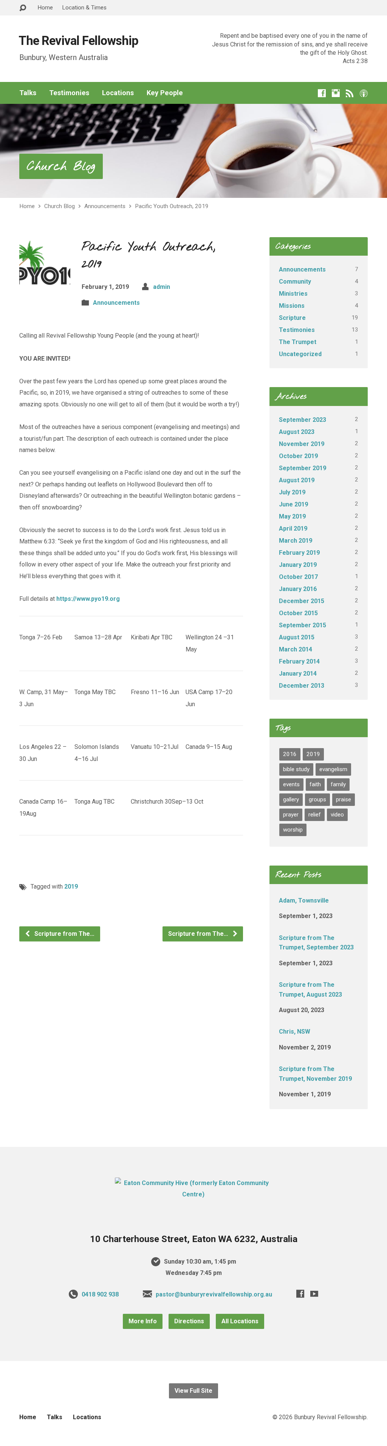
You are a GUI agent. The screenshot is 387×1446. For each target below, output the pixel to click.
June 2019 (293, 504)
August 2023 (296, 431)
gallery (291, 799)
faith (315, 784)
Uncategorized (300, 354)
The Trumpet (297, 342)
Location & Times (84, 7)
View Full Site (193, 1390)
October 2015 (298, 613)
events (291, 784)
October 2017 (298, 576)
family (338, 784)
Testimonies (69, 93)
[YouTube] (314, 1294)
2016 (290, 754)
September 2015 (302, 625)
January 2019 (298, 564)
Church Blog (61, 167)
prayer (291, 814)
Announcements (104, 206)
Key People (165, 93)
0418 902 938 (100, 1294)
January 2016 (298, 589)
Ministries (293, 293)
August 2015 (296, 637)
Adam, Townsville (304, 900)
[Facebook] (322, 93)
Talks (27, 93)
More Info (142, 1321)
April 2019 (293, 528)
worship (293, 829)
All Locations (240, 1321)
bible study (296, 769)
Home (45, 7)
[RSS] (350, 93)
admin (161, 286)
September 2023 (302, 419)
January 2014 (298, 673)
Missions (292, 305)
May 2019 (292, 516)
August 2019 (296, 480)
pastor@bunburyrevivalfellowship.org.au (214, 1294)
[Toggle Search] (22, 8)
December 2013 (301, 685)
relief (314, 814)
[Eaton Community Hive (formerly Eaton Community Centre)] (193, 1194)
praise (343, 799)
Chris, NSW (294, 1031)
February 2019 (299, 552)
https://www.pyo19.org (88, 598)
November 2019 (301, 444)
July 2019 (292, 492)
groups (317, 799)
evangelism (333, 769)
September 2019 (302, 468)
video (337, 814)
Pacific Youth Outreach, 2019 (172, 206)
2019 (71, 886)
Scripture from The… (63, 933)
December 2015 (301, 601)
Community (295, 281)
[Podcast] (364, 93)
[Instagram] (336, 93)
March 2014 (295, 649)
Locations (118, 93)
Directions (189, 1321)
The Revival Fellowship (78, 41)
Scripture (292, 317)
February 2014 (299, 661)
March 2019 (295, 540)
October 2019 (298, 456)
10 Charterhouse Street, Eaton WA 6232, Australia (193, 1239)
